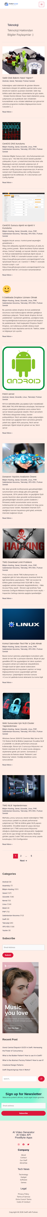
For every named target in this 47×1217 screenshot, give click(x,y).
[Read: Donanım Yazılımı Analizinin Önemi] (23, 458)
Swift (4, 919)
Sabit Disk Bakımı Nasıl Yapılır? (17, 78)
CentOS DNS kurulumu (13, 144)
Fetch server (8, 394)
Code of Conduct (23, 1202)
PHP (35, 147)
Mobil (4, 908)
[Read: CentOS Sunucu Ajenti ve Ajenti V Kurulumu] (23, 207)
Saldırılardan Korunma (11, 149)
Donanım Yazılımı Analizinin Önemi (19, 477)
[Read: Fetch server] (23, 368)
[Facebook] (23, 1144)
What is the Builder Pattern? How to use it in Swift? (22, 1055)
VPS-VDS (32, 149)
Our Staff (23, 1160)
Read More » (7, 112)
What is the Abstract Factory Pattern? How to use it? (23, 1060)
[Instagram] (19, 1144)
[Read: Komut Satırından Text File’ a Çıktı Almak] (23, 624)
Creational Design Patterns (12, 1065)
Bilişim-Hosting (8, 147)
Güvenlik (23, 147)
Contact (23, 1158)
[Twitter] (28, 1144)
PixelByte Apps (23, 1137)
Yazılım (5, 930)
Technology (23, 1174)
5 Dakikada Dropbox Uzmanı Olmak (19, 297)
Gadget (24, 1177)
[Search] (41, 1078)
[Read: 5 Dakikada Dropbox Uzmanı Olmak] (6, 289)
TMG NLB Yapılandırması (14, 805)
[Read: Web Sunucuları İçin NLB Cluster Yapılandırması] (16, 706)
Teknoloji (18, 81)
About (23, 1155)
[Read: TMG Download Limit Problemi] (23, 543)
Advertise (23, 1163)
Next (23, 860)
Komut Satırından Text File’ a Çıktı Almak (22, 643)
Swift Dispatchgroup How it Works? (16, 1070)
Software (23, 1180)
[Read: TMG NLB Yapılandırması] (23, 788)
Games (23, 1182)
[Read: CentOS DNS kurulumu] (11, 131)
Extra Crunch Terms (23, 1199)
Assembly (6, 886)
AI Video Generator (23, 1132)
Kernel (4, 901)
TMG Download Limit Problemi (17, 562)
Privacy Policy (23, 1194)
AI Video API (23, 1134)
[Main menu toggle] (41, 4)
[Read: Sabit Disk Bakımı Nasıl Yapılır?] (23, 60)
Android (5, 81)
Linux (30, 147)
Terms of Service (23, 1197)
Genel (12, 81)
